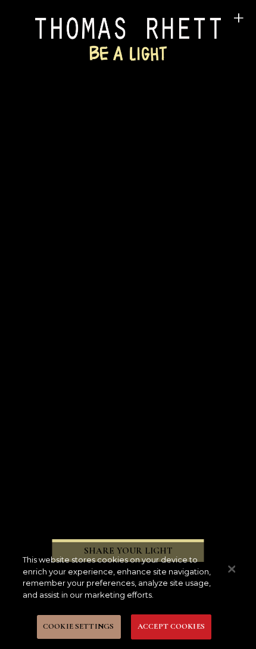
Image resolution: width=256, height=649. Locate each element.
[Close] (231, 569)
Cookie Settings (78, 626)
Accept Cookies (171, 626)
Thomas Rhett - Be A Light (128, 38)
